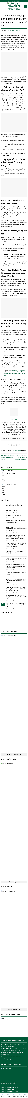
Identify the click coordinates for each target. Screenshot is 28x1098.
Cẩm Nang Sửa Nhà (6, 13)
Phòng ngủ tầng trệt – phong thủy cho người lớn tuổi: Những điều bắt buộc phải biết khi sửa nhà (16, 545)
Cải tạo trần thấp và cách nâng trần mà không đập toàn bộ (16, 552)
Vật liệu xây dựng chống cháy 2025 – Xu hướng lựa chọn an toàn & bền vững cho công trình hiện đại (16, 589)
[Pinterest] (13, 439)
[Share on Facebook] (9, 445)
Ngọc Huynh (19, 30)
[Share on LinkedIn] (21, 445)
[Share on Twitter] (12, 445)
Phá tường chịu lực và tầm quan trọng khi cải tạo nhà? (16, 558)
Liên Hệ (18, 1)
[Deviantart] (6, 439)
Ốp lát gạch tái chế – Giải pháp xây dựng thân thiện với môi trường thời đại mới (16, 597)
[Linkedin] (10, 439)
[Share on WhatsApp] (7, 445)
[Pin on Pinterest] (18, 445)
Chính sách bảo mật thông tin (9, 1087)
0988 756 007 (12, 487)
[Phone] (23, 439)
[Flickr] (8, 439)
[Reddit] (15, 439)
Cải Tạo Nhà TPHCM (11, 510)
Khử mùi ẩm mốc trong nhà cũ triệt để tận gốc (16, 573)
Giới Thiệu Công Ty (12, 1)
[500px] (19, 439)
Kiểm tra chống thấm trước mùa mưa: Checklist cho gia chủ (21, 457)
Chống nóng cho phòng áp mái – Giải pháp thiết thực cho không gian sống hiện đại (16, 580)
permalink (5, 452)
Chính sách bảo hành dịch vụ (9, 1091)
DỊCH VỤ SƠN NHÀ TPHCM (13, 515)
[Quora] (21, 439)
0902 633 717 (12, 473)
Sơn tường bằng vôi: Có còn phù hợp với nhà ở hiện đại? (14, 373)
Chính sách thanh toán (7, 1089)
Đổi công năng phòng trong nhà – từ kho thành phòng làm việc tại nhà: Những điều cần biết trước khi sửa (15, 537)
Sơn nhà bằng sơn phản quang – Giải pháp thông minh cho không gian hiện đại (16, 605)
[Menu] (25, 6)
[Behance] (4, 439)
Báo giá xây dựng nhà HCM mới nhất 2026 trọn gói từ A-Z (15, 521)
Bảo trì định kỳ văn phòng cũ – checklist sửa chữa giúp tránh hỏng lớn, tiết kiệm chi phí (16, 529)
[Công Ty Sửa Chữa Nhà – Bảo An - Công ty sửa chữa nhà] (14, 6)
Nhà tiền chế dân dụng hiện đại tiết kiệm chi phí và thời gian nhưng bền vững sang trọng (15, 566)
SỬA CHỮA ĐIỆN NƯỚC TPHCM (14, 505)
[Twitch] (17, 439)
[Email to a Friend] (15, 445)
